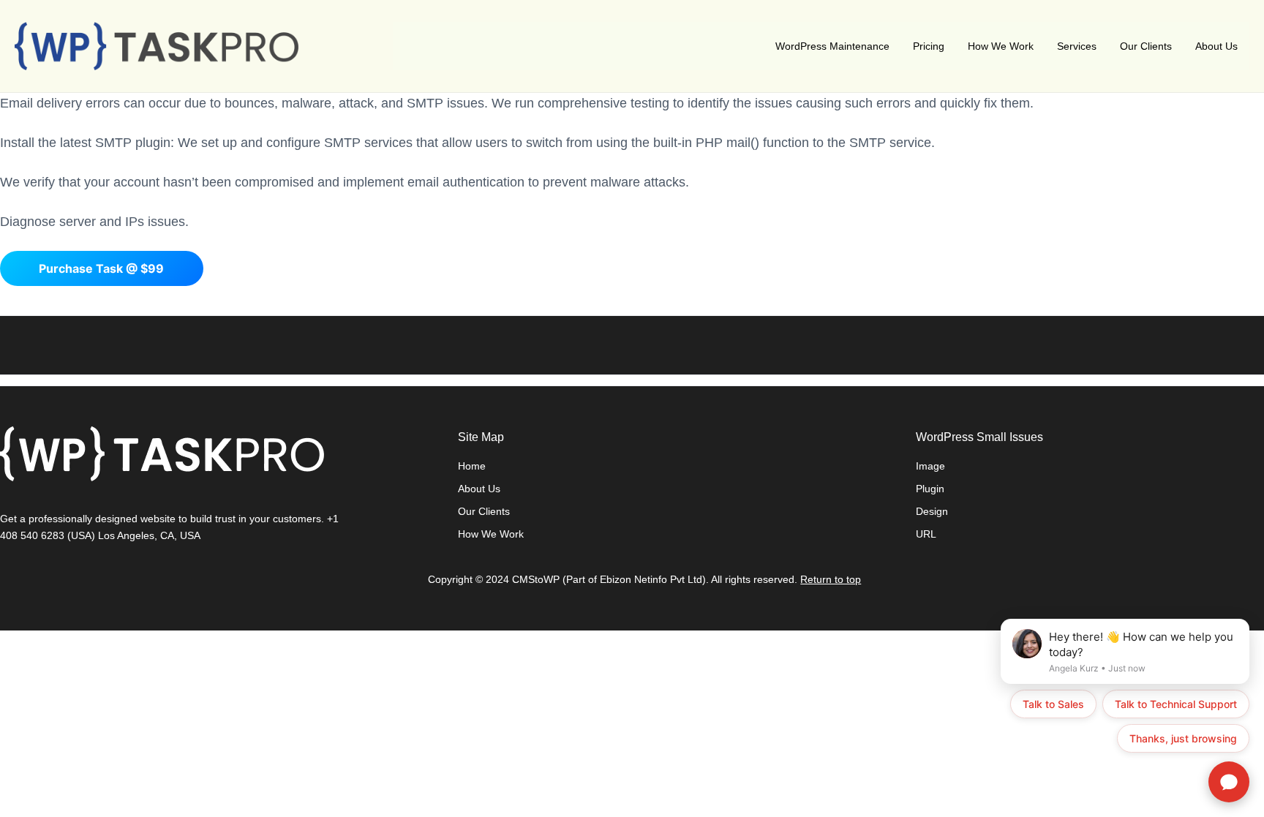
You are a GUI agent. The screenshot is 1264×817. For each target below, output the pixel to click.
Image (930, 466)
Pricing (928, 46)
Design (932, 511)
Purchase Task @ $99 (101, 268)
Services (1076, 46)
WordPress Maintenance (832, 46)
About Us (1216, 46)
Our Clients (1146, 46)
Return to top (830, 579)
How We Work (1001, 46)
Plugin (930, 488)
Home (472, 466)
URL (926, 534)
